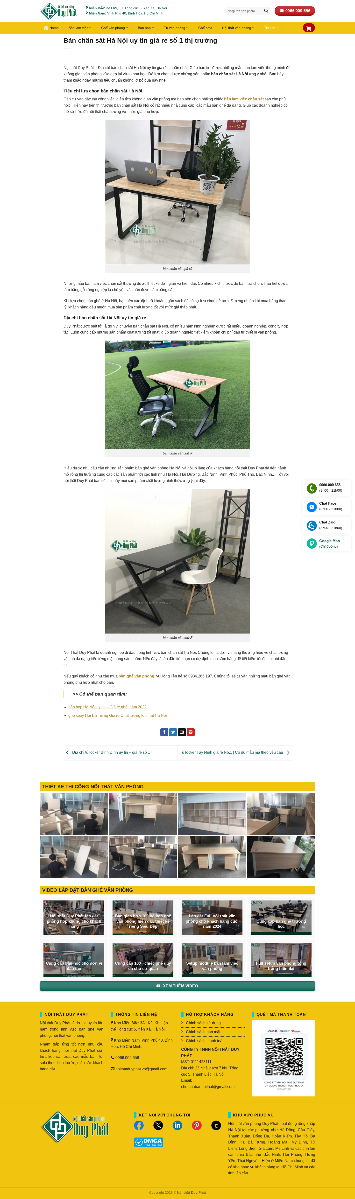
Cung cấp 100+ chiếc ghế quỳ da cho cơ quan (143, 966)
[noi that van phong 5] (143, 814)
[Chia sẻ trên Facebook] (164, 732)
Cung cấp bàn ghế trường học (281, 924)
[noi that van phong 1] (143, 857)
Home (54, 28)
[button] (309, 28)
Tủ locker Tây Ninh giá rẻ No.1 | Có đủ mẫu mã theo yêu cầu (232, 753)
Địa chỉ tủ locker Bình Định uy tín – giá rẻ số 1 (110, 753)
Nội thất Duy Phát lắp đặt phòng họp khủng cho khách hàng (74, 921)
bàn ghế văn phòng (136, 676)
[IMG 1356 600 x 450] (212, 857)
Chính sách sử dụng (203, 1023)
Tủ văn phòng (174, 28)
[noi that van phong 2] (74, 857)
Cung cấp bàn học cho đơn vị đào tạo (74, 966)
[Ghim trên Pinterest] (191, 732)
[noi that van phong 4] (212, 814)
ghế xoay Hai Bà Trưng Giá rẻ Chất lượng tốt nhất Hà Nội (117, 715)
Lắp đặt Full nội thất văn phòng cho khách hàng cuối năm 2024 (212, 921)
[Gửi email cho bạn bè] (182, 732)
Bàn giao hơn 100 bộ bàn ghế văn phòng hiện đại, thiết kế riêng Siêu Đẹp (143, 921)
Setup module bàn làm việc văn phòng (212, 966)
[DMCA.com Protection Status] (148, 1142)
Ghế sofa (205, 28)
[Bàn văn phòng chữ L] (281, 857)
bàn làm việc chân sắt (244, 99)
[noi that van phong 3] (281, 814)
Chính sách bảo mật (203, 1032)
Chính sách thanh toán (205, 1041)
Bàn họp (144, 28)
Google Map (329, 543)
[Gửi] (266, 11)
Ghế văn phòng (113, 28)
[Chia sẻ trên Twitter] (173, 732)
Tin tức (269, 28)
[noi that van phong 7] (74, 814)
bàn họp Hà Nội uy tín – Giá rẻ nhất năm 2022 (107, 707)
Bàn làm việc (78, 28)
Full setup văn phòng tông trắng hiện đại (281, 966)
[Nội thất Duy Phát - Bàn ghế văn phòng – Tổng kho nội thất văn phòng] (59, 11)
